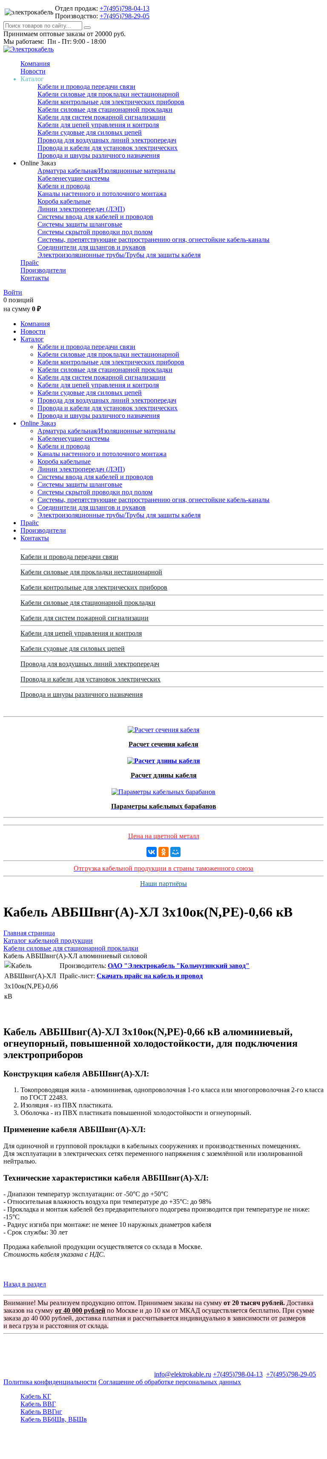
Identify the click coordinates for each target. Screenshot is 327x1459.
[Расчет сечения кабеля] (163, 727)
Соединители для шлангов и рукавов (91, 247)
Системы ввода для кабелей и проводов (95, 216)
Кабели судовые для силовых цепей (89, 132)
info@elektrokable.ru (182, 1374)
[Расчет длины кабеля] (163, 758)
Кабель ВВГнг (41, 1411)
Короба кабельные (64, 201)
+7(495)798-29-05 (124, 16)
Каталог (32, 339)
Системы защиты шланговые (79, 224)
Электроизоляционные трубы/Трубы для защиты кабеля (119, 254)
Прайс (29, 262)
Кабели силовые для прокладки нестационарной (108, 94)
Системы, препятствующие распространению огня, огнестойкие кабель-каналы (153, 239)
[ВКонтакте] (151, 852)
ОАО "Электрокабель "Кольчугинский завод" (179, 965)
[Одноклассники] (163, 852)
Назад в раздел (24, 1284)
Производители (43, 270)
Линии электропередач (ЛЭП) (81, 209)
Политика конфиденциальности (50, 1381)
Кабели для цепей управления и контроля (98, 124)
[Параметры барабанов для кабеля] (163, 789)
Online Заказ (38, 423)
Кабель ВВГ (38, 1404)
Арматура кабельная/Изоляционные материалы (106, 170)
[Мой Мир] (175, 852)
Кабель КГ (35, 1396)
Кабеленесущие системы (73, 178)
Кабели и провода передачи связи (86, 86)
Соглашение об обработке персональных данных (169, 1381)
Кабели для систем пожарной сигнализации (101, 117)
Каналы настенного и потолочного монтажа (101, 193)
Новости (33, 71)
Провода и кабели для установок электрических (107, 147)
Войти (12, 292)
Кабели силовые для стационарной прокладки (104, 109)
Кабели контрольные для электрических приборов (110, 101)
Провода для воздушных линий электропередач (106, 140)
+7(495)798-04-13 (124, 8)
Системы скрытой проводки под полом (94, 232)
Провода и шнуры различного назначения (98, 155)
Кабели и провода (63, 186)
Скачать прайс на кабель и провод (150, 975)
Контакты (34, 277)
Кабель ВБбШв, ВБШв (53, 1419)
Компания (35, 63)
